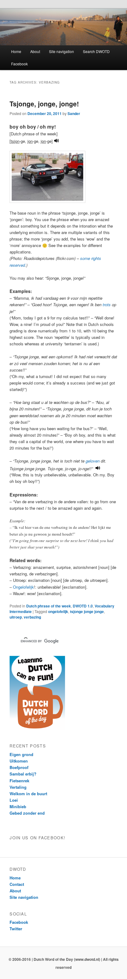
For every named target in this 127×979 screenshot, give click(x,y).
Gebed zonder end (27, 813)
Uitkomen (19, 761)
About (35, 51)
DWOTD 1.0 (83, 606)
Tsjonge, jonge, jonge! (44, 103)
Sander (74, 113)
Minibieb (18, 806)
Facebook (19, 63)
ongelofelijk (58, 611)
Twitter (16, 929)
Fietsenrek (19, 781)
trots (107, 304)
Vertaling (18, 787)
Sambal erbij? (23, 774)
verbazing (32, 617)
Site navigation (61, 51)
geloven (93, 461)
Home (16, 51)
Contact (17, 884)
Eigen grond (21, 754)
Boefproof (19, 767)
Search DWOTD (96, 51)
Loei (14, 800)
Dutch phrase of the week (48, 606)
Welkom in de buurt (28, 793)
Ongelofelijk (23, 587)
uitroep (16, 617)
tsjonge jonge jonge (87, 611)
